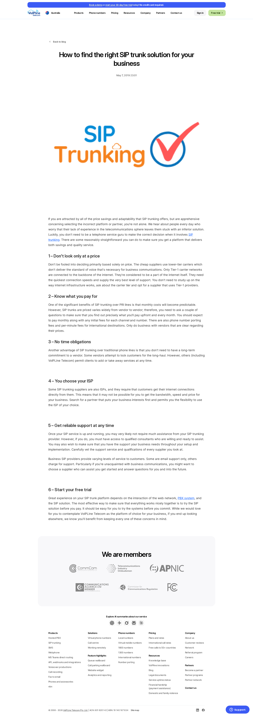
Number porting (126, 662)
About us (189, 637)
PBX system (186, 498)
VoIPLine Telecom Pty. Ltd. (75, 710)
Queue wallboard (96, 660)
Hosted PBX (54, 637)
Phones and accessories (60, 681)
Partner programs (194, 675)
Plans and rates (156, 637)
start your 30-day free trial (118, 4)
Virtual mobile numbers (130, 642)
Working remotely (97, 647)
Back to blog (59, 41)
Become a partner (194, 670)
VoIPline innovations (159, 665)
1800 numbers (125, 647)
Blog (151, 670)
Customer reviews (194, 642)
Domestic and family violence (163, 693)
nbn (50, 686)
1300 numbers (125, 652)
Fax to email (54, 676)
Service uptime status (160, 679)
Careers (189, 657)
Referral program (193, 652)
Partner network (193, 679)
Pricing (114, 12)
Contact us (176, 12)
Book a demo (95, 4)
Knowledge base (157, 660)
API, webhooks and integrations (64, 662)
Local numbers (125, 637)
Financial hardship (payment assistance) (160, 686)
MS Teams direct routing (60, 657)
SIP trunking (54, 642)
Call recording (55, 672)
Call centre (93, 642)
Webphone (54, 652)
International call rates (160, 642)
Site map (135, 710)
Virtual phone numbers (99, 637)
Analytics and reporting (99, 675)
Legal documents (157, 675)
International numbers (129, 657)
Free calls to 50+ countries (162, 647)
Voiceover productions (59, 667)
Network (189, 647)
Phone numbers (126, 633)
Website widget (96, 670)
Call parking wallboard (99, 665)
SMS (50, 647)
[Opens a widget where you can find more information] (238, 710)
